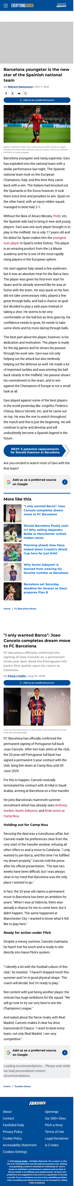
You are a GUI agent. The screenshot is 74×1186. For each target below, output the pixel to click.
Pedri (57, 216)
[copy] (25, 93)
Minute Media (21, 1161)
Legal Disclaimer (57, 1138)
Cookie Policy (12, 1138)
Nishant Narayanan (20, 86)
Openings (51, 1112)
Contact (8, 1118)
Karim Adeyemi (26, 811)
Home (7, 608)
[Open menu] (6, 5)
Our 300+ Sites (55, 1118)
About (7, 1112)
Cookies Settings (15, 1152)
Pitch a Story (54, 1125)
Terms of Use (54, 1132)
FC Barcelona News (25, 608)
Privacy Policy (12, 1132)
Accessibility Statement (20, 1145)
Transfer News (22, 1086)
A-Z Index (52, 1145)
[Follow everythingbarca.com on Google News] (65, 482)
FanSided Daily (13, 1125)
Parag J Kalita (17, 676)
